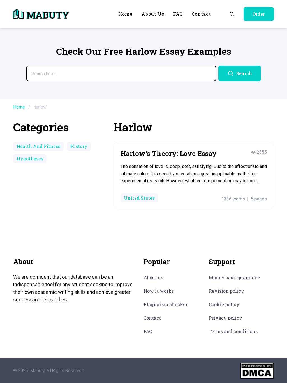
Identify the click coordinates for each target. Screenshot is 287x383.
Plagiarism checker (166, 304)
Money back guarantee (234, 277)
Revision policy (226, 291)
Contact (201, 14)
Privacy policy (225, 318)
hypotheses (30, 158)
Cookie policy (224, 304)
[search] (239, 73)
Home (125, 14)
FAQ (178, 14)
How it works (159, 291)
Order (259, 14)
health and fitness (38, 146)
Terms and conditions (233, 331)
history (78, 146)
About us (153, 14)
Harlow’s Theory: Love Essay (169, 153)
